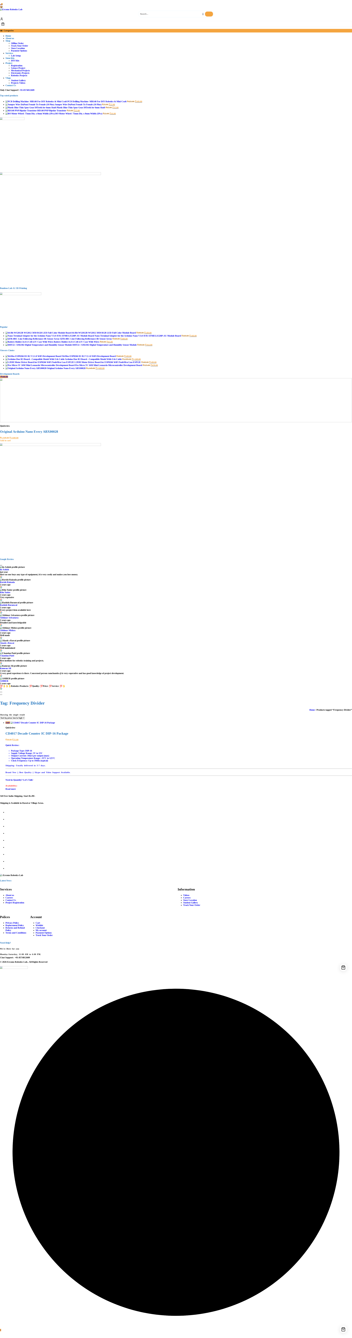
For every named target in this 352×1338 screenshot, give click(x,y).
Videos (186, 895)
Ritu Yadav (5, 592)
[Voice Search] (203, 14)
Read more (11, 789)
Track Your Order (191, 905)
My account (41, 930)
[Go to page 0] (1, 694)
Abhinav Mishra (7, 630)
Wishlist (39, 925)
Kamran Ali (5, 668)
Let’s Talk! (28, 780)
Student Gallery (190, 902)
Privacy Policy (12, 923)
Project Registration (15, 902)
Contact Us (11, 900)
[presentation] (345, 372)
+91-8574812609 (26, 90)
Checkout (40, 928)
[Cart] (176, 24)
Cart (38, 923)
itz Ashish (4, 569)
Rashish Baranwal (8, 605)
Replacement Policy (15, 925)
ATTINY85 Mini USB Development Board (30, 431)
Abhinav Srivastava (9, 618)
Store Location (190, 900)
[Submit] (209, 14)
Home (312, 710)
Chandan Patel (7, 655)
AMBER (4, 681)
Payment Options (44, 933)
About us (10, 895)
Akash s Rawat (7, 643)
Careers (9, 897)
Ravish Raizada (7, 582)
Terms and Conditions (16, 933)
